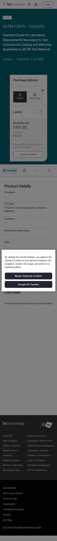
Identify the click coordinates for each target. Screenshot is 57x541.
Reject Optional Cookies (28, 276)
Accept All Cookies (28, 284)
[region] (28, 271)
